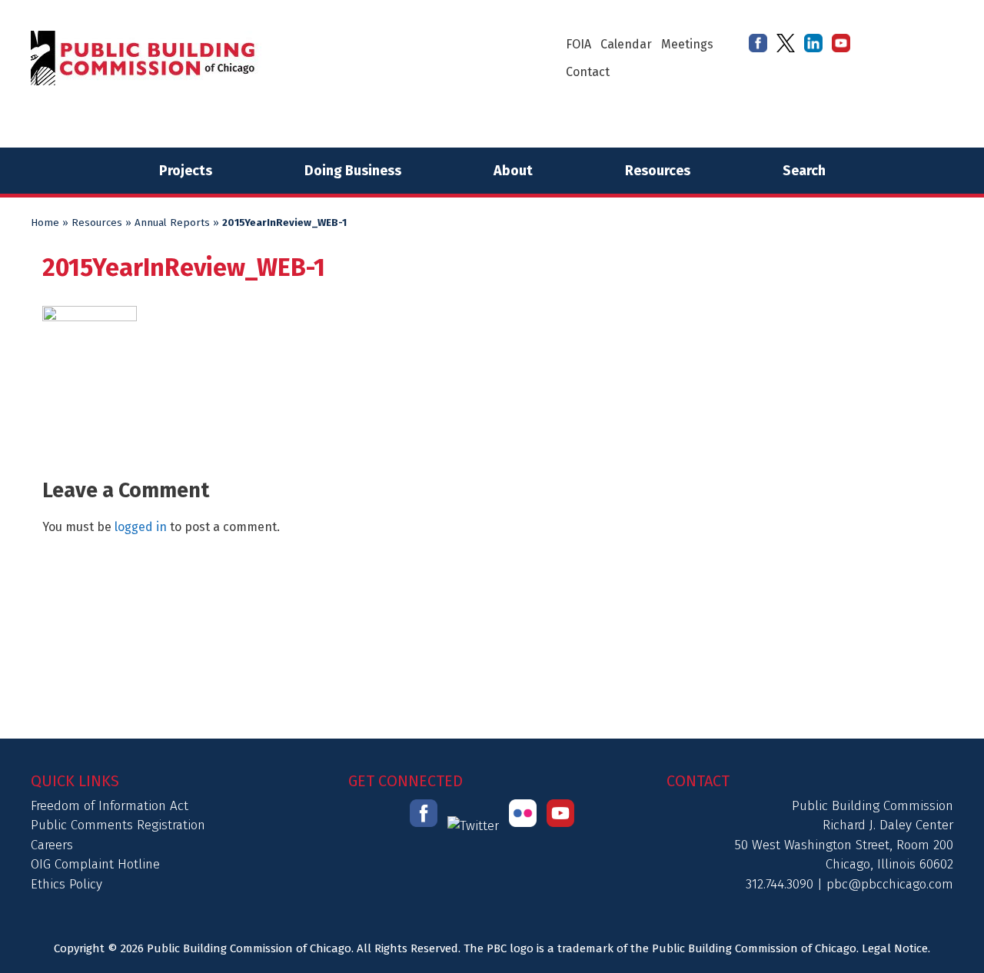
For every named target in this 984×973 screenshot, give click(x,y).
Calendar (626, 44)
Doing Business (352, 170)
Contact (588, 72)
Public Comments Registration (118, 825)
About (513, 170)
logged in (141, 527)
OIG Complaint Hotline (95, 864)
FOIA (578, 44)
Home (45, 223)
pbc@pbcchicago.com (889, 884)
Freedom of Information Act (109, 806)
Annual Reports (172, 223)
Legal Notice (895, 948)
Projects (185, 170)
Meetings (687, 44)
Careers (52, 845)
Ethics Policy (66, 884)
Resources (657, 170)
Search (804, 170)
